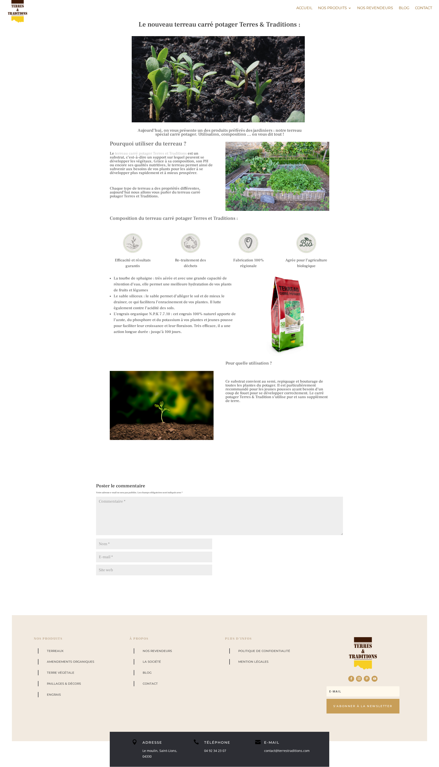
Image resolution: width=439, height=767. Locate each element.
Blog (404, 8)
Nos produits (332, 8)
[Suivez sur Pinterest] (367, 679)
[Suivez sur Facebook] (351, 679)
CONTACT (150, 683)
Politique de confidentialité (264, 651)
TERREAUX (55, 651)
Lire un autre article (140, 451)
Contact (423, 8)
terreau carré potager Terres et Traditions (150, 153)
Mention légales (253, 661)
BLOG (147, 672)
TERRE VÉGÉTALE (60, 672)
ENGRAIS (54, 694)
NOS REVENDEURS (157, 651)
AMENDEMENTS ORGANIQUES (70, 661)
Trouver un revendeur (297, 451)
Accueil (304, 8)
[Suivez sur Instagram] (359, 679)
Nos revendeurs (375, 8)
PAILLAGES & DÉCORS (64, 683)
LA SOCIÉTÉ (152, 661)
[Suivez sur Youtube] (374, 679)
